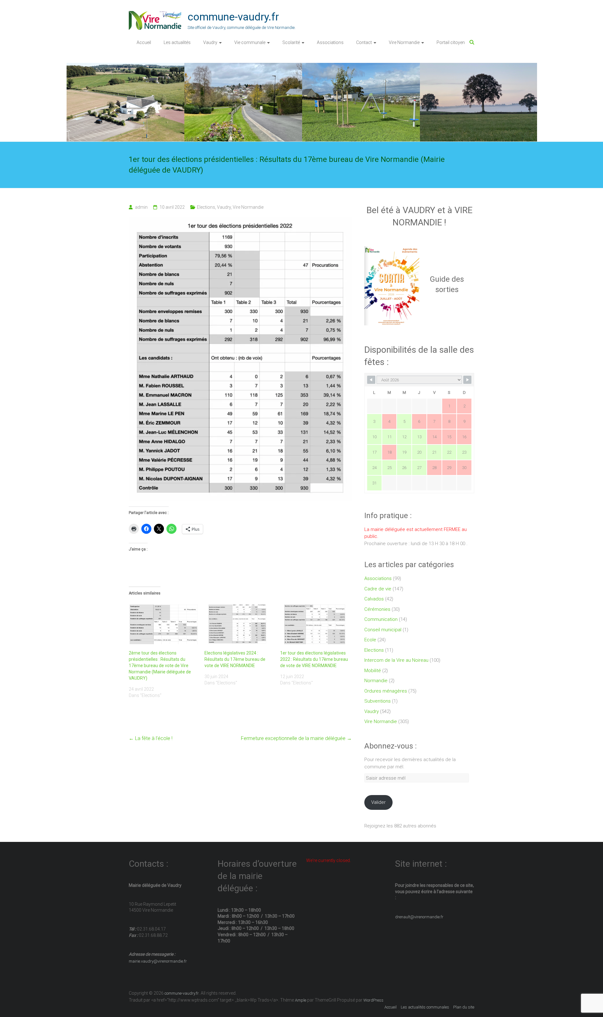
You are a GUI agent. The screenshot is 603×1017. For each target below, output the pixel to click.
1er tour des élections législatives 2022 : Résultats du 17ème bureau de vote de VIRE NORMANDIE (314, 659)
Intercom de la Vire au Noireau (396, 660)
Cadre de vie (377, 589)
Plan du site (463, 1007)
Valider (378, 802)
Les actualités (177, 42)
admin (141, 207)
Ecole (370, 640)
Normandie (376, 680)
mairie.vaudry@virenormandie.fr (158, 961)
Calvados (374, 599)
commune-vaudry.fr (233, 16)
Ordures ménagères (385, 691)
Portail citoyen (451, 42)
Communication (381, 619)
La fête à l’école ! (150, 738)
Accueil (144, 42)
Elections (206, 207)
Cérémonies (377, 609)
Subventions (377, 701)
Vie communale (249, 42)
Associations (330, 42)
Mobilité (372, 670)
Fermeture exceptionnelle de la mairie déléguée (296, 738)
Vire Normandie (404, 42)
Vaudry (210, 42)
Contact (364, 42)
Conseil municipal (382, 630)
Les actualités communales (425, 1007)
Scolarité (291, 42)
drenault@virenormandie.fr (419, 917)
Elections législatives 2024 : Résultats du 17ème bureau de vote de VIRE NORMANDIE (234, 659)
